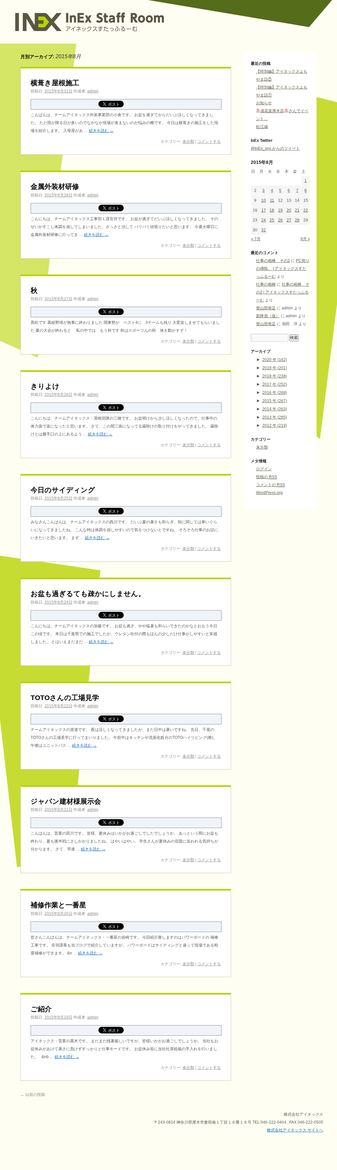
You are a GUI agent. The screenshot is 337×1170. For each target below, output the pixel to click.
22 (305, 210)
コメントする (209, 141)
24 (263, 220)
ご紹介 (41, 1009)
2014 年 (274, 409)
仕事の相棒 (266, 284)
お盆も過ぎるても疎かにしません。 (88, 593)
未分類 (188, 141)
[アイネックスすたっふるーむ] (111, 36)
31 (263, 230)
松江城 (262, 126)
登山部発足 (266, 308)
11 (272, 200)
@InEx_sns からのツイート (275, 148)
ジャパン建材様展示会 (66, 801)
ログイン (264, 469)
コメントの (270, 484)
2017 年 (274, 384)
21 (297, 210)
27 (289, 220)
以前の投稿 (32, 1094)
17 (263, 210)
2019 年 (274, 368)
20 (289, 210)
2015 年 (274, 401)
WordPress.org (269, 492)
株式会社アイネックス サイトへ (295, 1130)
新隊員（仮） (268, 316)
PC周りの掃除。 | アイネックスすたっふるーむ (282, 268)
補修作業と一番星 (58, 905)
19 (280, 210)
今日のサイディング (63, 490)
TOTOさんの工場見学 (65, 697)
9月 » (305, 239)
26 (280, 220)
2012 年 (274, 425)
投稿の (266, 477)
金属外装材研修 (55, 186)
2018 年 (274, 376)
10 (263, 200)
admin (92, 91)
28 (297, 220)
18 (272, 210)
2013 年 (274, 417)
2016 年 (274, 392)
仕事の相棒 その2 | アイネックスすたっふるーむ (282, 292)
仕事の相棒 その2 (273, 260)
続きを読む (101, 130)
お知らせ (264, 103)
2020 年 (274, 359)
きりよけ (45, 386)
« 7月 (256, 239)
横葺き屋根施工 (55, 83)
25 (272, 220)
